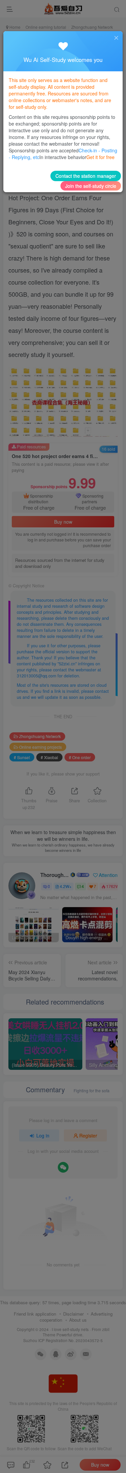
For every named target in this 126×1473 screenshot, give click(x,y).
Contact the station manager (85, 175)
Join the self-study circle (90, 185)
